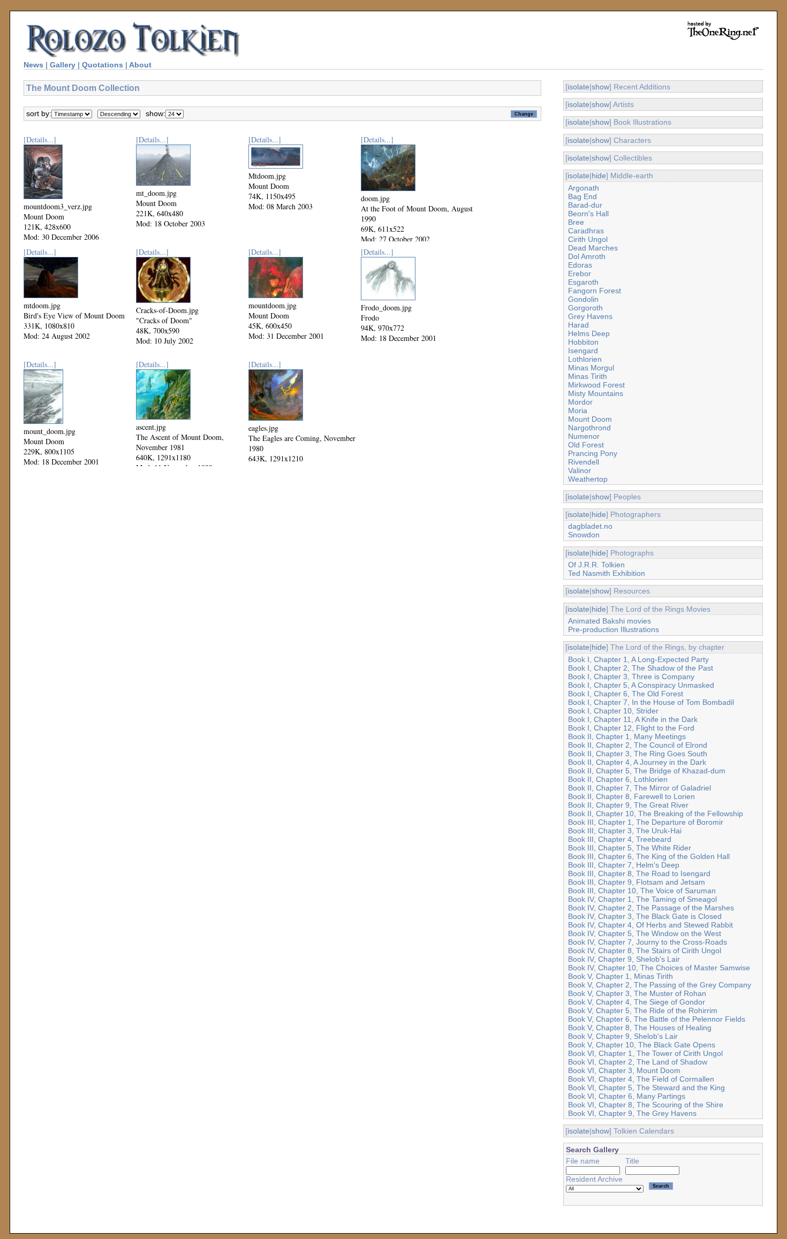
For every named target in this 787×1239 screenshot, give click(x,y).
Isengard (583, 350)
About (140, 64)
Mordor (580, 402)
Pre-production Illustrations (613, 629)
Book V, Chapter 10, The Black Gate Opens (641, 1044)
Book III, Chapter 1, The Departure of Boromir (645, 822)
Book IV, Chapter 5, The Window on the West (644, 933)
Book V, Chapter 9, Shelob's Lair (623, 1036)
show (600, 86)
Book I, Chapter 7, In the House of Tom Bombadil (651, 702)
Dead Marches (593, 248)
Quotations (102, 64)
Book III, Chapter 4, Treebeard (619, 839)
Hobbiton (583, 342)
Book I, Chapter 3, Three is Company (631, 676)
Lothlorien (585, 359)
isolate (578, 86)
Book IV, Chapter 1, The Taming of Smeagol (642, 899)
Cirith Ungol (588, 239)
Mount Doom (590, 419)
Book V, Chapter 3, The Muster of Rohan (637, 993)
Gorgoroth (585, 307)
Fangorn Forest (594, 290)
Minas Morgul (591, 367)
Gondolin (583, 299)
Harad (578, 325)
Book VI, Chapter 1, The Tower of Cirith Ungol (645, 1053)
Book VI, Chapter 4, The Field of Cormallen (641, 1079)
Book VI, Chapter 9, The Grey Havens (632, 1113)
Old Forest (586, 444)
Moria (577, 410)
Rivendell (583, 462)
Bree (576, 222)
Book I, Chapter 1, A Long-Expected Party (638, 659)
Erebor (579, 273)
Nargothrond (589, 427)
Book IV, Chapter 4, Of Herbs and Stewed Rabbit (650, 925)
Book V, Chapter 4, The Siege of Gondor (636, 1002)
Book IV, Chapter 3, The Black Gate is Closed (645, 916)
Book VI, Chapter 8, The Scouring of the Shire (645, 1104)
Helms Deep (589, 333)
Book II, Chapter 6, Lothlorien (618, 779)
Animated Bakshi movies (609, 621)
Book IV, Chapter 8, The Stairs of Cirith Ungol (644, 950)
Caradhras (586, 230)
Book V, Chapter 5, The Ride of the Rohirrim (642, 1010)
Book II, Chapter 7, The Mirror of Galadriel (639, 788)
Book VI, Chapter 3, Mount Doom (624, 1070)
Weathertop (588, 479)
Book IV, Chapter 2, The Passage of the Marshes (651, 907)
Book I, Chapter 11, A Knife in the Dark (633, 719)
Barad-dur (585, 205)
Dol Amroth (587, 256)
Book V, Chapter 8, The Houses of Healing (640, 1027)
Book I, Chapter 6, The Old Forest (625, 693)
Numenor (584, 436)
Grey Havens (590, 316)
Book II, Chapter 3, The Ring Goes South (637, 753)
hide (599, 175)
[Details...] (40, 139)
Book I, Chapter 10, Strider (613, 710)
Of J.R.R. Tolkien (596, 564)
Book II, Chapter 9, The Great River (628, 805)
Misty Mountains (595, 393)
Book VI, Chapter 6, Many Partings (626, 1096)
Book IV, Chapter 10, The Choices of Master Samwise (659, 967)
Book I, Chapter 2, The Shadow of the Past (640, 668)
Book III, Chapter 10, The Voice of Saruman (642, 890)
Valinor (579, 470)
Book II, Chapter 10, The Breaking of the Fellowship (655, 813)
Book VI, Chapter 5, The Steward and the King (646, 1087)
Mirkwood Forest (596, 385)
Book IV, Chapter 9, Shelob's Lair (624, 959)
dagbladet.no (590, 526)
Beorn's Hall (588, 213)
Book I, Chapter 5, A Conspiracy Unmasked (641, 685)
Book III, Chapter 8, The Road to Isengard (639, 873)
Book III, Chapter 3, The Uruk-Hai (625, 830)
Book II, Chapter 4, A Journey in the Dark (637, 762)
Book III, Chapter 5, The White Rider (629, 847)
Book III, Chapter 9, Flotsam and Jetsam (636, 882)
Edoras (580, 265)
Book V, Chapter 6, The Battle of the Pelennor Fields (656, 1019)
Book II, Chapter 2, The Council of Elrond (637, 745)
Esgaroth (583, 282)
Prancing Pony (592, 453)
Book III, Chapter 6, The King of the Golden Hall (649, 856)
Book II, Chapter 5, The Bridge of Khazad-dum (646, 770)
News (33, 64)
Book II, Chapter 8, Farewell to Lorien (631, 796)
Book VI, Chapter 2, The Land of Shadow (637, 1062)
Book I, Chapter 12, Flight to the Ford (631, 728)
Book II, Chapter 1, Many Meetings (627, 736)
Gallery (62, 64)
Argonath (583, 188)
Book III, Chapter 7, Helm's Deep (623, 865)
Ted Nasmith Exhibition (606, 573)
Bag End (582, 196)
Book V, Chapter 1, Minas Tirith (620, 976)
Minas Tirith (587, 376)
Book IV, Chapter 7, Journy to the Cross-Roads (647, 942)
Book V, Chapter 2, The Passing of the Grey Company (659, 984)
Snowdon (584, 534)
